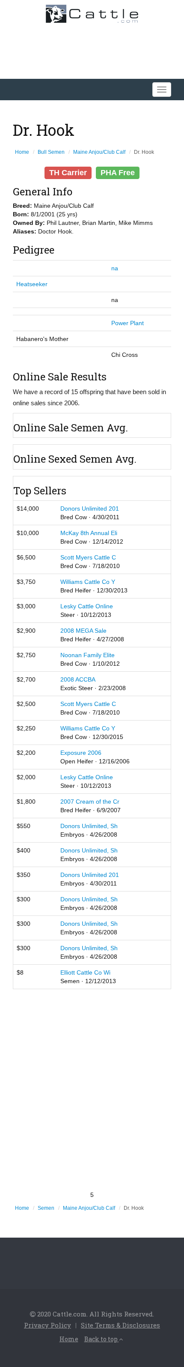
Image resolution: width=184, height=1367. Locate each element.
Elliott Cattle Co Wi (85, 972)
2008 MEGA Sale (83, 630)
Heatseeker (31, 284)
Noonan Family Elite (87, 655)
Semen (46, 1208)
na (114, 268)
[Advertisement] (92, 1090)
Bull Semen (51, 152)
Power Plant (127, 323)
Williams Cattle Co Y (87, 581)
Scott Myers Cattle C (88, 557)
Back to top (101, 1339)
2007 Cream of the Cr (89, 801)
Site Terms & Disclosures (120, 1325)
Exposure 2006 (80, 752)
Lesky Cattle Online (86, 606)
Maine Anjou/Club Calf (99, 152)
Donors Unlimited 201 (89, 508)
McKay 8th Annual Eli (88, 532)
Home (22, 152)
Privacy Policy (47, 1325)
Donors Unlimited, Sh (89, 826)
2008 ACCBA (77, 679)
